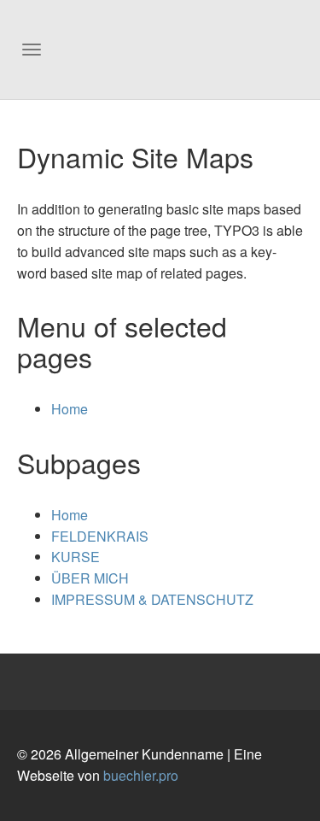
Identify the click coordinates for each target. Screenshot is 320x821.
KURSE (75, 556)
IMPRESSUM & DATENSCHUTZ (152, 599)
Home (69, 409)
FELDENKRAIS (99, 536)
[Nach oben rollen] (294, 795)
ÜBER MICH (90, 578)
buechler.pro (140, 775)
